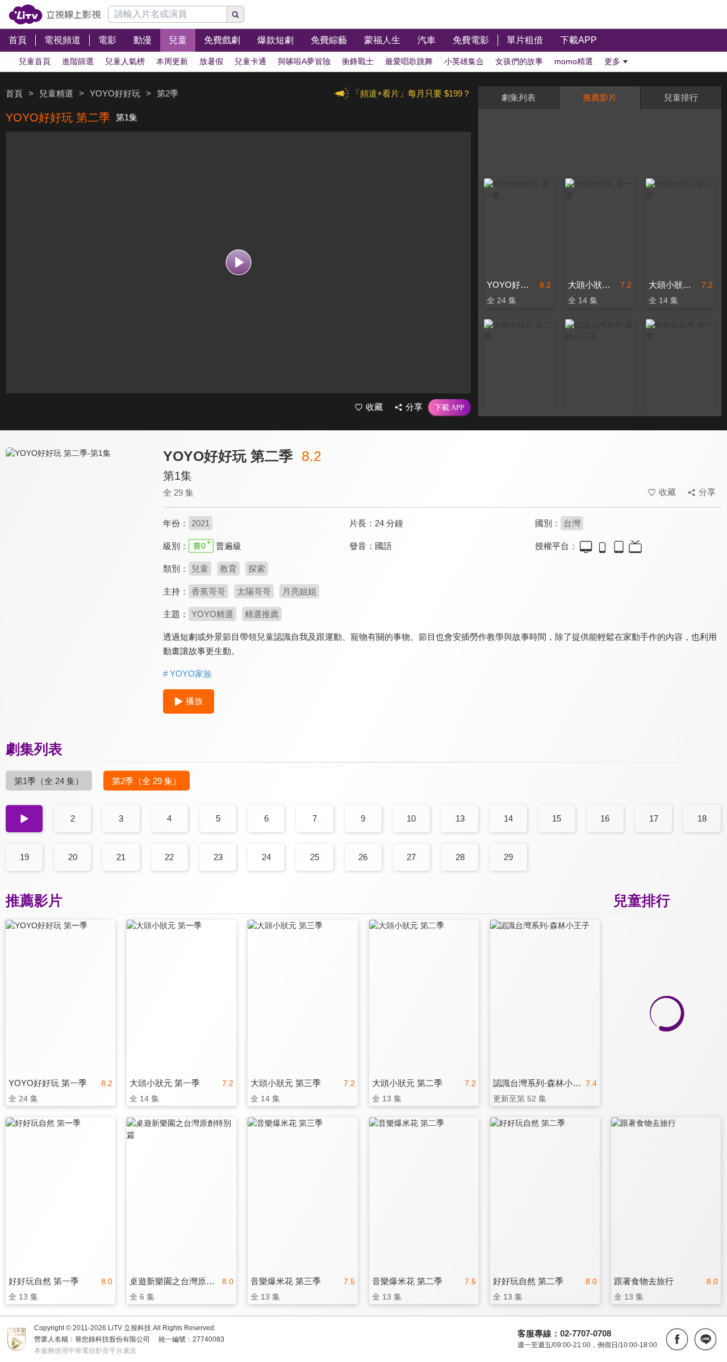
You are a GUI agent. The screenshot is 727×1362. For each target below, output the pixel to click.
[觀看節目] (238, 262)
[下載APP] (449, 407)
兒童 (199, 568)
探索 (256, 568)
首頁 (14, 93)
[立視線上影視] (54, 14)
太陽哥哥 (254, 591)
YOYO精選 (212, 614)
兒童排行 (681, 97)
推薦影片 (600, 97)
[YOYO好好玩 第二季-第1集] (77, 548)
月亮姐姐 (299, 591)
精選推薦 (262, 614)
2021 (200, 523)
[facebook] (677, 1339)
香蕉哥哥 (208, 591)
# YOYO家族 (187, 673)
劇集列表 (519, 97)
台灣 (571, 523)
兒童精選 (56, 93)
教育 (228, 568)
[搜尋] (235, 14)
